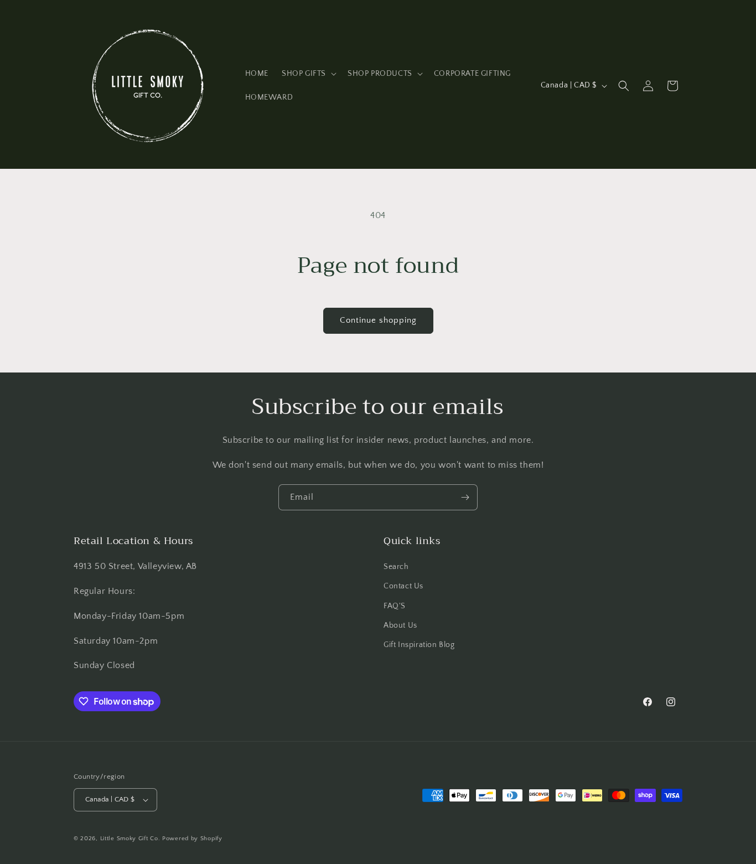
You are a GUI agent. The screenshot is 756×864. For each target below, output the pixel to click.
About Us (400, 625)
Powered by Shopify (192, 838)
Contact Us (403, 586)
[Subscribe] (465, 497)
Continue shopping (378, 320)
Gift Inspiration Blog (419, 644)
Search (396, 566)
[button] (308, 73)
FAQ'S (395, 606)
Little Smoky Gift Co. (130, 838)
